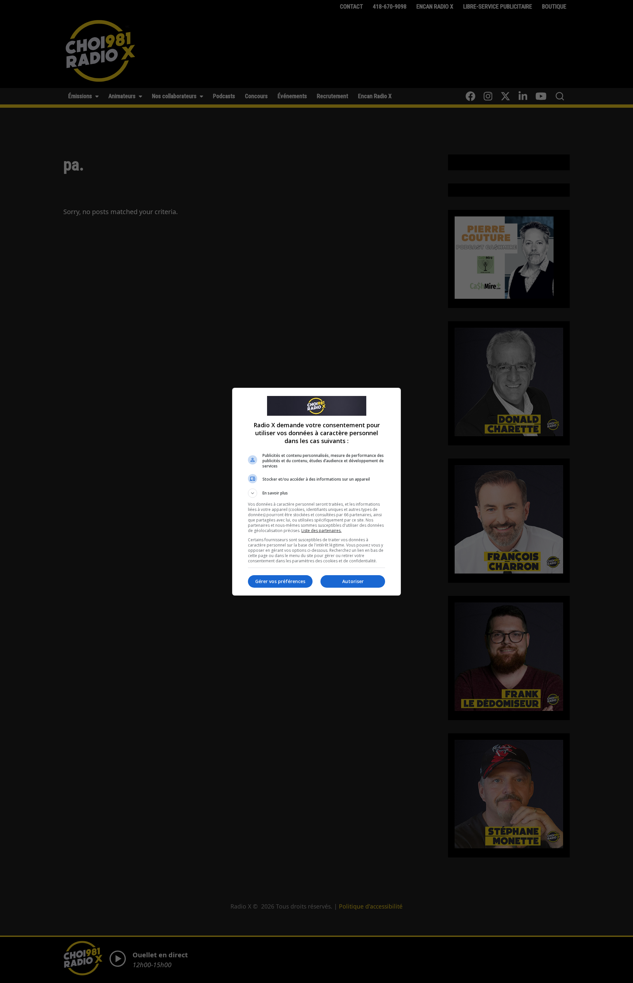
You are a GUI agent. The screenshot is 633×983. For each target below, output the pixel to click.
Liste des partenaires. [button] (321, 530)
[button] (316, 493)
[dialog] (316, 492)
